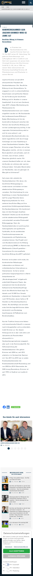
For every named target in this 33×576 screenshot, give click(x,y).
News (8, 7)
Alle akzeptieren (16, 551)
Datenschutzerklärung (21, 547)
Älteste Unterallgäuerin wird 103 (10, 443)
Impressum (8, 547)
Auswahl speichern (16, 556)
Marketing (16, 571)
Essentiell (16, 564)
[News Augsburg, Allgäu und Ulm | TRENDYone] (7, 2)
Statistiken (16, 568)
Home (3, 7)
